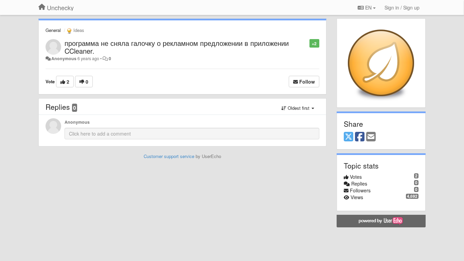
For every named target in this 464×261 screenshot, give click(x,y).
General (53, 30)
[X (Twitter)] (348, 137)
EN (368, 7)
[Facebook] (359, 137)
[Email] (371, 137)
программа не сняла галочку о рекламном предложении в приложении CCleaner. (177, 47)
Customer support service (169, 156)
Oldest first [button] (298, 108)
